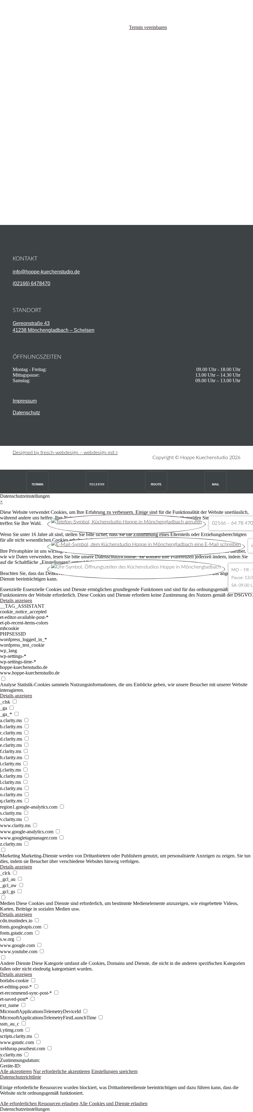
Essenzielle (11, 589)
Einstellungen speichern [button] (114, 1071)
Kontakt (36, 149)
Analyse (8, 684)
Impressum (25, 401)
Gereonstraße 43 (31, 323)
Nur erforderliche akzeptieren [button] (61, 1071)
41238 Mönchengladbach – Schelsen (53, 330)
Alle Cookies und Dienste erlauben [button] (113, 1103)
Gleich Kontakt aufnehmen (51, 197)
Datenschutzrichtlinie (20, 1077)
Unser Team (40, 144)
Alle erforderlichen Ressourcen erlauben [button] (39, 1103)
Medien (7, 903)
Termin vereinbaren (148, 27)
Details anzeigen (16, 600)
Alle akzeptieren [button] (16, 1071)
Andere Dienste (15, 963)
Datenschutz (26, 412)
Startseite (37, 138)
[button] (126, 1109)
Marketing (10, 855)
